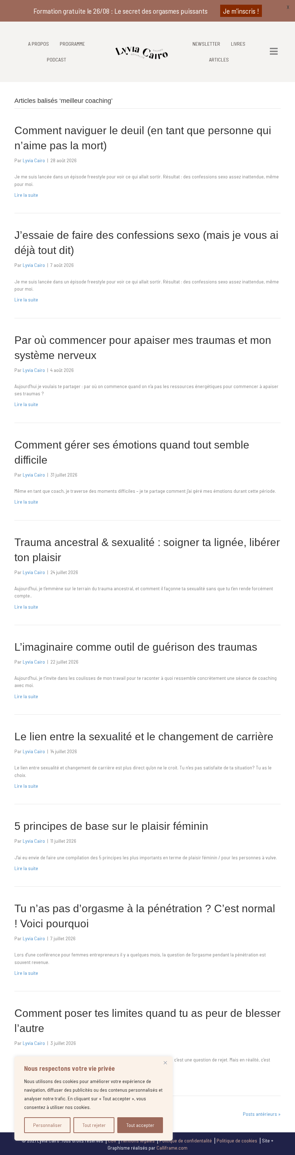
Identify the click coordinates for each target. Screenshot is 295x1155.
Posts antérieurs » (262, 1114)
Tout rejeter (94, 1125)
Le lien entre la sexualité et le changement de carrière (143, 736)
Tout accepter (140, 1125)
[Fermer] (165, 1062)
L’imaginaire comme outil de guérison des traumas (135, 647)
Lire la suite (26, 195)
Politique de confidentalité (185, 1140)
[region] (93, 1098)
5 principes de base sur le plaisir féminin (111, 826)
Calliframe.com (171, 1148)
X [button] (288, 7)
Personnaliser (47, 1125)
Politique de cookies (237, 1140)
